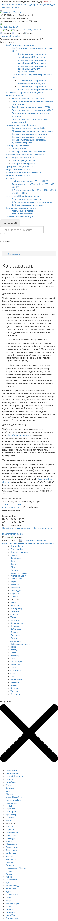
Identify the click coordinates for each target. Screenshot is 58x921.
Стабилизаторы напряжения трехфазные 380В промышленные (35, 88)
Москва (14, 569)
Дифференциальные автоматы (27, 204)
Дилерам (33, 4)
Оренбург (15, 614)
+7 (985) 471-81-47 (11, 507)
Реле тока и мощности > (18, 175)
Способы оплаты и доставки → (18, 527)
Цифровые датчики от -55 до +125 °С (30, 181)
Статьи (15, 7)
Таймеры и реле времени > (19, 145)
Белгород (15, 688)
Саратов (14, 593)
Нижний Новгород (19, 551)
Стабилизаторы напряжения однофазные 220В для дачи (32, 55)
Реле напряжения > (15, 95)
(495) (9, 26)
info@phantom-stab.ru (10, 35)
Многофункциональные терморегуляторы (32, 130)
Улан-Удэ (14, 691)
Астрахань (15, 640)
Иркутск (14, 631)
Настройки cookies (45, 543)
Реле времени (19, 148)
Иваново (14, 682)
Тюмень (14, 596)
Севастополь (16, 670)
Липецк (13, 649)
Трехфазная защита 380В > (19, 166)
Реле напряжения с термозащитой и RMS (32, 110)
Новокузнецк (16, 608)
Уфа (12, 566)
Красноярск (16, 578)
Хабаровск (15, 628)
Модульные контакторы (23, 210)
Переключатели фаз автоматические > (25, 154)
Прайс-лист (21, 4)
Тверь (13, 676)
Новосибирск (16, 546)
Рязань (13, 637)
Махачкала (15, 620)
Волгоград (15, 587)
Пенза (13, 646)
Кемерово (15, 611)
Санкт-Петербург (18, 572)
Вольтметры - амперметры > (20, 157)
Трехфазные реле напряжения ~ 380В (31, 107)
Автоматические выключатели (26, 198)
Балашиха (15, 664)
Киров (13, 652)
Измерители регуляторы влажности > (24, 172)
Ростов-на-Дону (18, 575)
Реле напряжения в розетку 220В (28, 98)
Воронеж (14, 584)
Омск (12, 560)
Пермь (13, 581)
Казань (13, 554)
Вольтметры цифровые (23, 160)
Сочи (12, 673)
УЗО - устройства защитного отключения (32, 201)
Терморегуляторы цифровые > (21, 124)
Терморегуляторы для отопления (28, 136)
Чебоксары (15, 655)
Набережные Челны (20, 643)
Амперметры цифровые (24, 163)
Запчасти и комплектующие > (20, 216)
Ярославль (15, 625)
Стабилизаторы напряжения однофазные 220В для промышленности (32, 68)
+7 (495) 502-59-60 (11, 504)
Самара (14, 563)
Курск (13, 667)
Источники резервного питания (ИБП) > (25, 92)
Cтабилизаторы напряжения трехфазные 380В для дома (32, 82)
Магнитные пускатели (22, 213)
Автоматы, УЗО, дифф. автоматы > (23, 195)
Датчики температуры (22, 142)
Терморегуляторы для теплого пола (29, 133)
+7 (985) (33, 29)
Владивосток (16, 622)
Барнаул (14, 605)
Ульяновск (15, 634)
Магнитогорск (17, 679)
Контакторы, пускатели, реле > (21, 207)
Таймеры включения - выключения (29, 151)
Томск (13, 617)
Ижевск (13, 602)
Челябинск (15, 557)
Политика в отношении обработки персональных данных (24, 542)
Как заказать (14, 253)
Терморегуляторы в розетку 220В (28, 127)
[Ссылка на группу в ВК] (20, 540)
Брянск (13, 685)
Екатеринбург (17, 549)
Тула (12, 658)
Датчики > (11, 178)
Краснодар (15, 590)
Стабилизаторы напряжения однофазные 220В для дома (32, 61)
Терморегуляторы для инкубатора (29, 139)
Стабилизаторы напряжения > (21, 44)
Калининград (16, 661)
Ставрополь (16, 693)
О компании (8, 4)
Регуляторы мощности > (18, 169)
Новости (6, 7)
